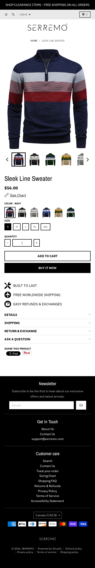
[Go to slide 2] (34, 159)
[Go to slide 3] (50, 159)
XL (34, 226)
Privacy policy (25, 552)
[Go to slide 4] (66, 159)
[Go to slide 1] (18, 159)
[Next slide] (87, 159)
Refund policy (73, 548)
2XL (45, 226)
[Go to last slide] (7, 159)
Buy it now (47, 268)
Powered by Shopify (50, 548)
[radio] (9, 212)
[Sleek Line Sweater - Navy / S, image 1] (47, 99)
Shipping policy (69, 552)
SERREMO (28, 548)
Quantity (10, 236)
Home (33, 40)
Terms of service (47, 552)
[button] (47, 315)
